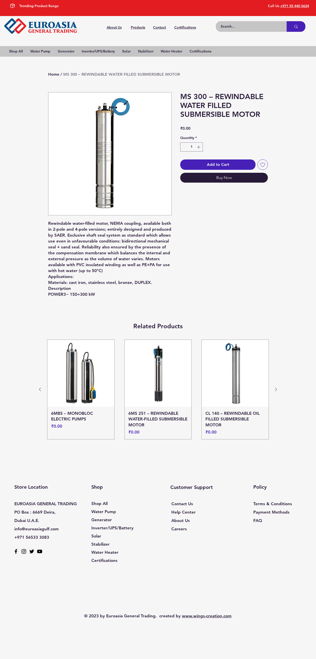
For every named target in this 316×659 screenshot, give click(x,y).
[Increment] (199, 147)
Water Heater (104, 552)
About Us (180, 520)
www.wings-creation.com (207, 615)
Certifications (104, 560)
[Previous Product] (40, 389)
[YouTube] (40, 551)
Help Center (183, 512)
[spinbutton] (191, 147)
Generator (101, 519)
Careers (179, 528)
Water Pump (103, 511)
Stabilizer (100, 544)
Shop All (99, 503)
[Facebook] (16, 551)
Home (53, 74)
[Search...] (296, 26)
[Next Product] (276, 389)
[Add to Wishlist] (262, 164)
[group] (158, 389)
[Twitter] (32, 551)
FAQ (257, 520)
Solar (96, 536)
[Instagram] (24, 551)
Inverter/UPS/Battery (112, 527)
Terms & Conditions (272, 503)
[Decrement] (184, 147)
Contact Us (182, 503)
